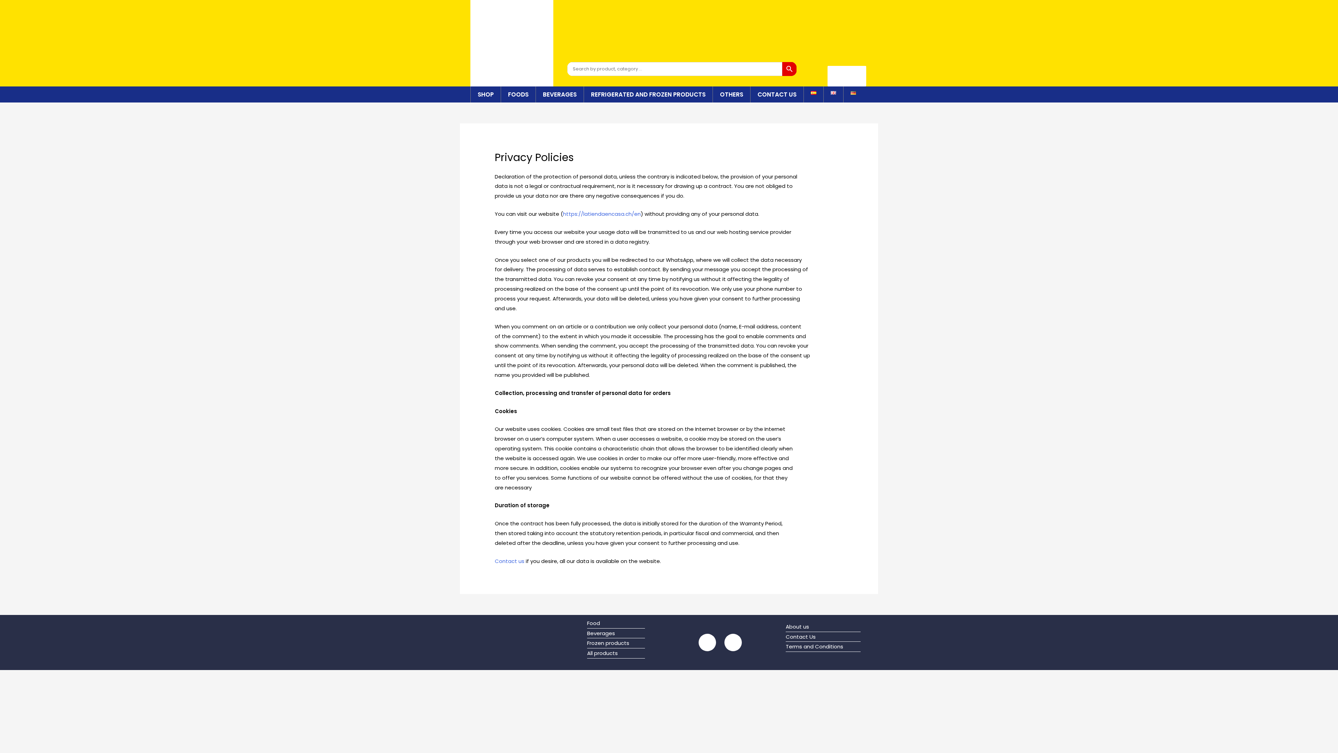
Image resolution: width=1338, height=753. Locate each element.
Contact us (509, 561)
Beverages (560, 94)
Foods (518, 94)
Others (731, 94)
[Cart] (847, 76)
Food (593, 623)
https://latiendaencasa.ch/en (602, 214)
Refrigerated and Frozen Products (648, 94)
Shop (486, 94)
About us (797, 626)
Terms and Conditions (814, 646)
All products (602, 653)
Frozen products (608, 643)
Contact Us (777, 94)
